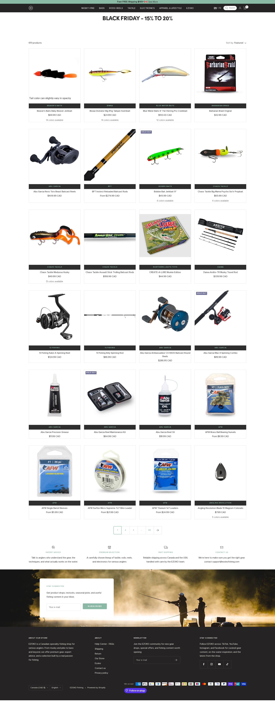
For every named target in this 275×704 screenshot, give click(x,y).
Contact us (100, 668)
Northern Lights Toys (165, 267)
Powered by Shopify (96, 687)
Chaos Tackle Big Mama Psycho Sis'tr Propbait (220, 191)
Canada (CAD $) (38, 687)
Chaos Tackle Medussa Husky (54, 272)
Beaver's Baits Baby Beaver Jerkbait (54, 110)
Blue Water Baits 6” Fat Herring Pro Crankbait (165, 110)
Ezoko (98, 663)
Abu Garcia (55, 186)
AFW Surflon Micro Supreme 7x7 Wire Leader (110, 508)
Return (98, 653)
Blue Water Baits (165, 106)
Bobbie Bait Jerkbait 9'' (165, 191)
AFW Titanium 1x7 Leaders (165, 508)
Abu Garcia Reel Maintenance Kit (110, 432)
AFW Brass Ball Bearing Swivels (220, 432)
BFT (110, 186)
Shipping (99, 648)
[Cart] (244, 8)
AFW (220, 427)
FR (220, 8)
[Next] (158, 530)
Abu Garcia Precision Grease (55, 432)
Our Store (99, 658)
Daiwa (220, 267)
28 (149, 530)
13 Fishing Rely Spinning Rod (109, 352)
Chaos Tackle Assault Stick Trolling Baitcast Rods (110, 272)
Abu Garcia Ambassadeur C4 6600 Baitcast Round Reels (165, 354)
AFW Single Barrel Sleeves (54, 508)
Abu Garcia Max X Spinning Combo (220, 352)
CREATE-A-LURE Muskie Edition (165, 272)
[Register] (176, 660)
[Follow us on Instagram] (212, 664)
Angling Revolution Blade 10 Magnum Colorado (220, 508)
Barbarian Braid (220, 106)
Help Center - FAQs (104, 644)
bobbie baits (165, 186)
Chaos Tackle (220, 186)
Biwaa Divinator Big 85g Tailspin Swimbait (110, 110)
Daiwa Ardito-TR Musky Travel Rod (220, 272)
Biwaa (110, 106)
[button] (230, 8)
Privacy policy (101, 672)
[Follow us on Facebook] (204, 664)
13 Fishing (55, 348)
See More (153, 1)
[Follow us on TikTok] (227, 664)
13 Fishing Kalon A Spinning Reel (54, 352)
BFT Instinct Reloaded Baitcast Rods (110, 191)
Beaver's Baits (54, 106)
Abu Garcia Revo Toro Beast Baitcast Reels (55, 191)
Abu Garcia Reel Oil (165, 432)
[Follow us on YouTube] (219, 664)
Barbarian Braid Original (220, 110)
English (55, 687)
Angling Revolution (220, 503)
